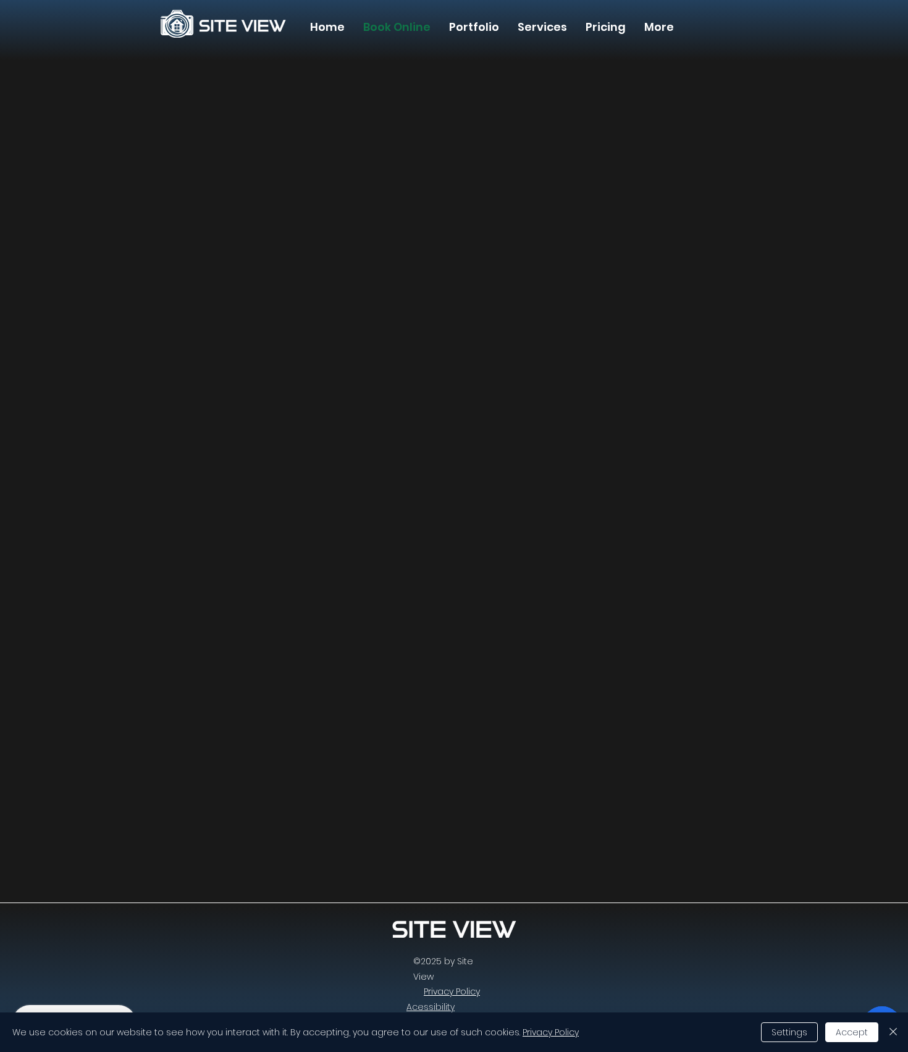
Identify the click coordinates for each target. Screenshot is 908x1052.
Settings (789, 1032)
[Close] (893, 1032)
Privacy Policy (551, 1032)
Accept (852, 1032)
